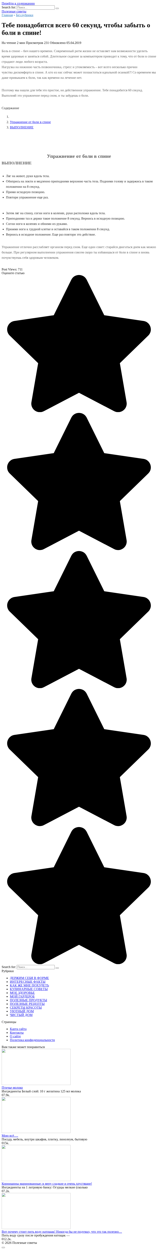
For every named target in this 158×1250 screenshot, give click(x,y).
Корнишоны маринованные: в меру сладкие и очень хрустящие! (47, 1183)
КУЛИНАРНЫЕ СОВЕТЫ (29, 989)
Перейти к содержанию (18, 3)
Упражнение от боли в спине (30, 122)
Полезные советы (14, 11)
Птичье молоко (12, 1087)
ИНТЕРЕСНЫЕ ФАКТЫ (27, 981)
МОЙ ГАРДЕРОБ (22, 996)
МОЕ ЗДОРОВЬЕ (22, 993)
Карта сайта (18, 1029)
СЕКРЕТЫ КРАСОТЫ (26, 1007)
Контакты (17, 1032)
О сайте (15, 1036)
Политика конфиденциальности (32, 1040)
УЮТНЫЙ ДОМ (22, 1011)
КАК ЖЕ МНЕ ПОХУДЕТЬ (29, 985)
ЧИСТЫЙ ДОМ (21, 1015)
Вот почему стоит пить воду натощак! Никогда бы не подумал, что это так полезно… (62, 1231)
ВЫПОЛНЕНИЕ (22, 127)
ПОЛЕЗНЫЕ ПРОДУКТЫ (28, 1000)
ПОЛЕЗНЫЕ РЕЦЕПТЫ (27, 1004)
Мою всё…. (10, 1135)
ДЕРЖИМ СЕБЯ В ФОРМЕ (29, 978)
